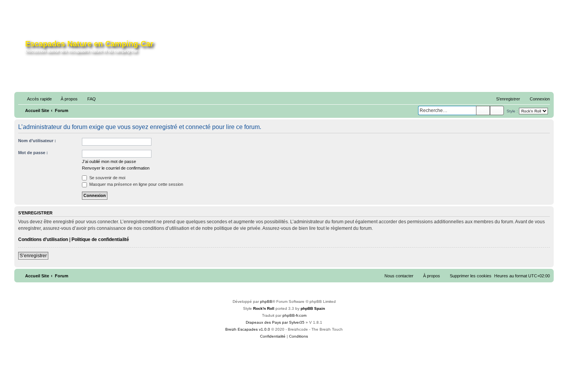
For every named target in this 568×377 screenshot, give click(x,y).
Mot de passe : (33, 152)
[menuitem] (66, 99)
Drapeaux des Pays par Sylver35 (275, 322)
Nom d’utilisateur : (37, 140)
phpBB (266, 301)
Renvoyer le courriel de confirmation (116, 168)
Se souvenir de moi (106, 177)
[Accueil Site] (20, 48)
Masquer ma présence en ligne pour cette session (135, 184)
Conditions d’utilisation (43, 239)
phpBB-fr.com (294, 315)
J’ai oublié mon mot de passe (109, 161)
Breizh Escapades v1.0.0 (247, 329)
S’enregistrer (33, 255)
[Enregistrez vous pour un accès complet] (402, 49)
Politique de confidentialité (100, 239)
